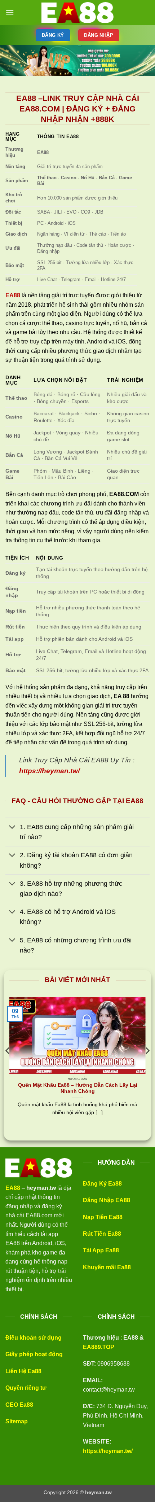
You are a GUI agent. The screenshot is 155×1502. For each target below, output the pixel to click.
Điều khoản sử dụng (33, 1338)
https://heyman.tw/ (108, 1451)
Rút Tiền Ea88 (102, 1234)
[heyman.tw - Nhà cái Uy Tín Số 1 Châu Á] (77, 12)
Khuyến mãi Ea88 (107, 1267)
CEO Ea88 (19, 1405)
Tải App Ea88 (101, 1250)
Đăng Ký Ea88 (102, 1184)
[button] (9, 12)
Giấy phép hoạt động (34, 1354)
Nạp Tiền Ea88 (103, 1217)
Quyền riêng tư (25, 1388)
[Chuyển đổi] (12, 828)
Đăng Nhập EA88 (106, 1200)
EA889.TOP (98, 1347)
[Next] (147, 1065)
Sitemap (16, 1421)
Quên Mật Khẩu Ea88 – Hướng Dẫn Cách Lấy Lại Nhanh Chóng (77, 1088)
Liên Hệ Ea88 (23, 1371)
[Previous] (8, 1065)
